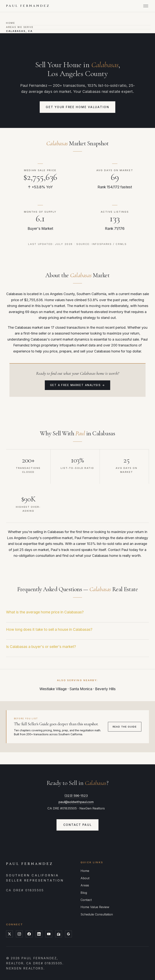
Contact (86, 900)
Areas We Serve (19, 27)
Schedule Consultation (97, 914)
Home (10, 23)
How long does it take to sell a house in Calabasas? (49, 629)
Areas (85, 885)
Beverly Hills (105, 689)
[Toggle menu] (146, 6)
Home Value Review (95, 907)
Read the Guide (125, 726)
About (85, 878)
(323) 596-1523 (76, 796)
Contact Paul (77, 825)
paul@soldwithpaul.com (76, 802)
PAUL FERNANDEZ (28, 6)
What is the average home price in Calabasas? (45, 612)
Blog (84, 893)
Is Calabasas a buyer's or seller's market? (41, 646)
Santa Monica (81, 689)
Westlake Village (53, 689)
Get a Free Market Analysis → (77, 385)
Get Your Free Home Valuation (77, 107)
